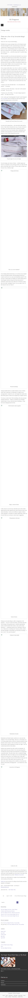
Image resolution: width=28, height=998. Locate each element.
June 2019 (3, 933)
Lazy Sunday (4, 98)
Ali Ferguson (14, 19)
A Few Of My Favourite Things (20, 895)
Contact (9, 996)
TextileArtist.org (14, 6)
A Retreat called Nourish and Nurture (8, 911)
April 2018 (3, 937)
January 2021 (3, 931)
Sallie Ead (3, 881)
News (2, 946)
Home (4, 995)
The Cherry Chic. (12, 889)
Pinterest (2, 982)
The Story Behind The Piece (6, 948)
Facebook (2, 980)
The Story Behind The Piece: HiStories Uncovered (10, 912)
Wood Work (20, 995)
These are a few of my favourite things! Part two (10, 914)
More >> (2, 971)
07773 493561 (10, 4)
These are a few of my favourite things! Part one (10, 915)
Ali (3, 895)
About (7, 995)
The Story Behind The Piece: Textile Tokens (9, 909)
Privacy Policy (14, 996)
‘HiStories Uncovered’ (19, 874)
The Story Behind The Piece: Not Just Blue (11, 922)
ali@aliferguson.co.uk (17, 4)
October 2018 (3, 934)
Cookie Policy (20, 996)
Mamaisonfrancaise (5, 887)
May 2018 (3, 936)
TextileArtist (3, 984)
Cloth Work (15, 995)
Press (6, 996)
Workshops (11, 995)
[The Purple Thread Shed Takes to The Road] (8, 957)
